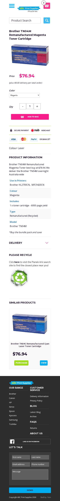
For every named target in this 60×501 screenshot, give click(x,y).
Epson (12, 411)
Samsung (13, 419)
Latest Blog (35, 412)
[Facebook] (30, 442)
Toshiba (12, 424)
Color (12, 90)
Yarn (49, 497)
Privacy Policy (36, 400)
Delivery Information (39, 396)
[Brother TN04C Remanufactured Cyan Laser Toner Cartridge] (30, 325)
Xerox (11, 406)
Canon (12, 398)
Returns (33, 428)
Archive (33, 416)
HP (10, 402)
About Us (36, 433)
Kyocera (12, 415)
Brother (12, 393)
